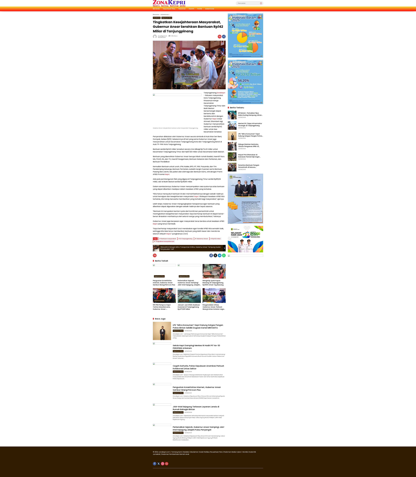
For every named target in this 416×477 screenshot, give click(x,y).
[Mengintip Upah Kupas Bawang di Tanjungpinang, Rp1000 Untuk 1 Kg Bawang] (214, 271)
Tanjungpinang (209, 276)
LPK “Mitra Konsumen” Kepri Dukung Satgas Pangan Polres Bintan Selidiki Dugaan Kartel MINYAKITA (198, 326)
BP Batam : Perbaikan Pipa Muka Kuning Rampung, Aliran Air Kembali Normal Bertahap (250, 114)
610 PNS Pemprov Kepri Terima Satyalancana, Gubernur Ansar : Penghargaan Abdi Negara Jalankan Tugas (163, 307)
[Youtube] (166, 463)
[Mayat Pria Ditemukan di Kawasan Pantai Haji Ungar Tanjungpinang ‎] (232, 156)
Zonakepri (221, 92)
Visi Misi (245, 452)
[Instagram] (162, 463)
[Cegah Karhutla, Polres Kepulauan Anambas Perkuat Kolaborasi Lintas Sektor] (162, 372)
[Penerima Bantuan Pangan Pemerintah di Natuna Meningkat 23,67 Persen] (232, 167)
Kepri (214, 119)
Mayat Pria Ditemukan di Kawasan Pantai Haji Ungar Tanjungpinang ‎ (249, 156)
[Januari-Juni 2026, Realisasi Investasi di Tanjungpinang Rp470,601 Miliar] (189, 295)
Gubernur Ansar (202, 239)
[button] (261, 3)
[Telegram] (219, 255)
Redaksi (186, 452)
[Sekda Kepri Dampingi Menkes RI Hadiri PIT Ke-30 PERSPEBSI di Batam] (162, 351)
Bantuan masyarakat (168, 239)
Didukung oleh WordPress (163, 471)
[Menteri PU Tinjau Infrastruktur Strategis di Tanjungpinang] (232, 125)
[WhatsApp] (224, 255)
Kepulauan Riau (167, 18)
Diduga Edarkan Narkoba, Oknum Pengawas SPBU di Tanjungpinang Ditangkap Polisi (250, 145)
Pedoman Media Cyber (232, 452)
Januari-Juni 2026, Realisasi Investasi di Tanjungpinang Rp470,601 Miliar (189, 307)
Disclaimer (194, 452)
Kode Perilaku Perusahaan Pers (210, 452)
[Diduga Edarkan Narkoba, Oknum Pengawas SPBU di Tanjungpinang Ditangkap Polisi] (232, 146)
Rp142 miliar (216, 239)
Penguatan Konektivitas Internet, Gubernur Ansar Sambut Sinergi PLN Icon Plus (164, 283)
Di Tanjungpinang (186, 239)
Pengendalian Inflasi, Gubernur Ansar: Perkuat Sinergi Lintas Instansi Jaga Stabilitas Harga (213, 307)
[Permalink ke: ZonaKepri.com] (155, 37)
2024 (156, 452)
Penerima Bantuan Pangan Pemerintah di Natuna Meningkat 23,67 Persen (248, 166)
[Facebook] (211, 255)
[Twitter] (215, 255)
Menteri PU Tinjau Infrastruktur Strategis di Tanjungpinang (250, 124)
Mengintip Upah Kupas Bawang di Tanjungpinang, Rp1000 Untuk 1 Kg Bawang (213, 283)
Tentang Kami (176, 452)
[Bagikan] (224, 36)
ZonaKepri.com (162, 36)
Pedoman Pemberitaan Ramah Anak (175, 454)
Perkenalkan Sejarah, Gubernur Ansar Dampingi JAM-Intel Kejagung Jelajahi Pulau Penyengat (189, 283)
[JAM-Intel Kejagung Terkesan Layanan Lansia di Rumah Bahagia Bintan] (162, 412)
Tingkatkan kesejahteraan (165, 241)
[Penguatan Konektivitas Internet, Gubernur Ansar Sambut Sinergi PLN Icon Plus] (164, 271)
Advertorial (156, 18)
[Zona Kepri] (169, 3)
